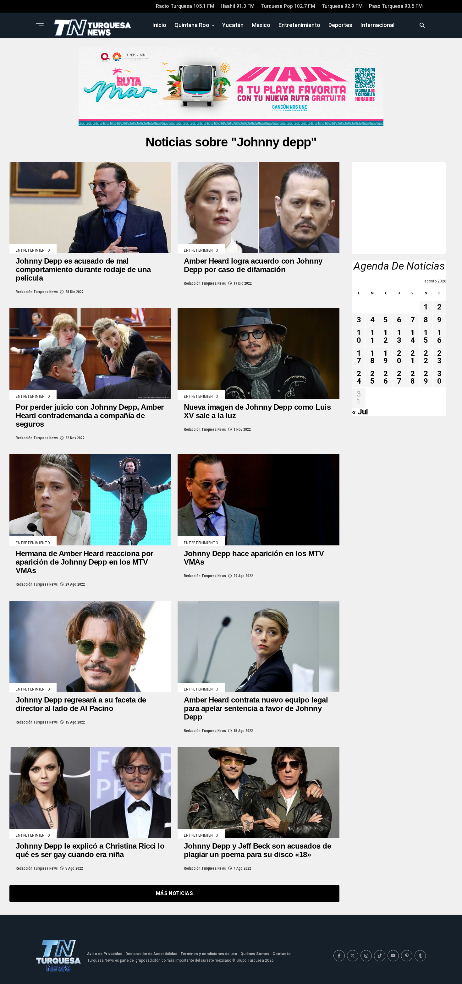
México (261, 25)
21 (412, 357)
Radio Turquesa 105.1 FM (185, 6)
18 (372, 357)
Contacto (281, 954)
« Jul (360, 411)
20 (399, 357)
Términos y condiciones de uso (208, 954)
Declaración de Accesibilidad (151, 954)
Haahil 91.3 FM (238, 6)
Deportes (340, 25)
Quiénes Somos (254, 954)
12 (385, 336)
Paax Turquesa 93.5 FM (396, 6)
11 (372, 336)
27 (399, 377)
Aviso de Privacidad (104, 954)
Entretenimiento (299, 25)
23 (439, 357)
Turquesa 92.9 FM (342, 6)
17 (359, 357)
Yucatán (233, 25)
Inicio (159, 25)
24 (359, 377)
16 (439, 336)
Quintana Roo (191, 25)
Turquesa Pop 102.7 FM (288, 6)
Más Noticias (174, 893)
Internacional (377, 25)
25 (372, 377)
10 (359, 336)
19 (385, 357)
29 (426, 377)
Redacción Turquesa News (37, 292)
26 (385, 377)
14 (412, 336)
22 (426, 357)
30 (439, 377)
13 (399, 336)
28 (412, 377)
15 (426, 336)
